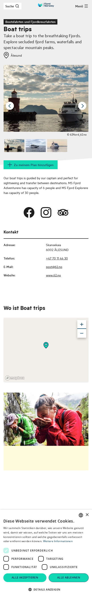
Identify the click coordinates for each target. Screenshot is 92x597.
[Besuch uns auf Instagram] (46, 212)
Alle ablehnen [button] (68, 577)
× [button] (87, 515)
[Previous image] (10, 106)
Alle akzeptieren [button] (25, 577)
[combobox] (81, 515)
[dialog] (46, 553)
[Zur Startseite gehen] (46, 5)
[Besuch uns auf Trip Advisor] (63, 212)
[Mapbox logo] (15, 378)
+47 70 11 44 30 (57, 258)
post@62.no (54, 266)
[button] (46, 589)
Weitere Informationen (58, 541)
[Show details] (46, 345)
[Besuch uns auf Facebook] (29, 212)
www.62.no (53, 275)
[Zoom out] (81, 333)
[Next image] (82, 106)
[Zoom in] (81, 324)
